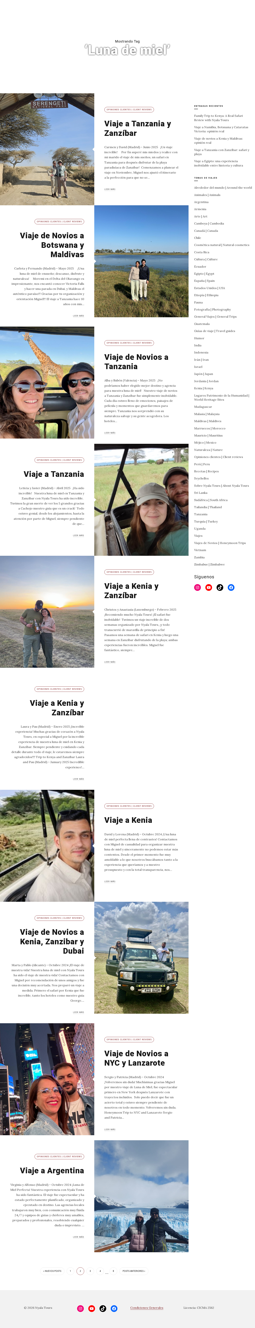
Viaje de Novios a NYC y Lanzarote (136, 1058)
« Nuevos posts (52, 1271)
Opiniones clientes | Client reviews (129, 109)
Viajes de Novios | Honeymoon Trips (220, 543)
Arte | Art (200, 216)
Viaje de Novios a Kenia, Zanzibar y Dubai (52, 942)
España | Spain (204, 281)
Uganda (200, 528)
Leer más (110, 189)
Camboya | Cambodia (209, 223)
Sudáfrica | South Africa (211, 500)
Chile (197, 238)
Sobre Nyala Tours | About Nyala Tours (221, 485)
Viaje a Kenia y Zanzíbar (131, 591)
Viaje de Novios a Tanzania (136, 362)
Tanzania (200, 514)
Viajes (198, 535)
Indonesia (201, 352)
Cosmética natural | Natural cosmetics (221, 245)
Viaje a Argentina (52, 1170)
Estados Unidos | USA (209, 288)
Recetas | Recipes (206, 471)
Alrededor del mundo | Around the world (223, 187)
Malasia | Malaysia (207, 414)
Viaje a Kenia (128, 820)
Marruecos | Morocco (210, 428)
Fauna (198, 302)
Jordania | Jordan (206, 381)
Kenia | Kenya (203, 388)
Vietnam (200, 550)
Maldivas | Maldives (207, 421)
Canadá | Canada (206, 231)
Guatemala (202, 324)
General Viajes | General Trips (215, 316)
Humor (199, 338)
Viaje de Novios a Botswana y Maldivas (52, 245)
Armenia (200, 209)
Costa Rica (201, 252)
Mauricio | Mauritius (208, 435)
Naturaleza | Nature (208, 450)
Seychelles (201, 478)
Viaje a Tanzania (54, 474)
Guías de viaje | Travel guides (214, 331)
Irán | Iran (201, 359)
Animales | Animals (207, 195)
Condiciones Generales (146, 1308)
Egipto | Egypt (204, 273)
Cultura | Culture (206, 259)
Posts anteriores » (134, 1271)
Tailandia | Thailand (208, 507)
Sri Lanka (200, 493)
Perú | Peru (202, 464)
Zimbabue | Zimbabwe (209, 564)
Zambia (199, 557)
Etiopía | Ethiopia (206, 295)
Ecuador (200, 266)
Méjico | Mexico (205, 442)
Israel (198, 367)
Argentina (201, 202)
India (197, 345)
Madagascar (203, 407)
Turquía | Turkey (206, 521)
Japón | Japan (203, 374)
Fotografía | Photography (212, 309)
